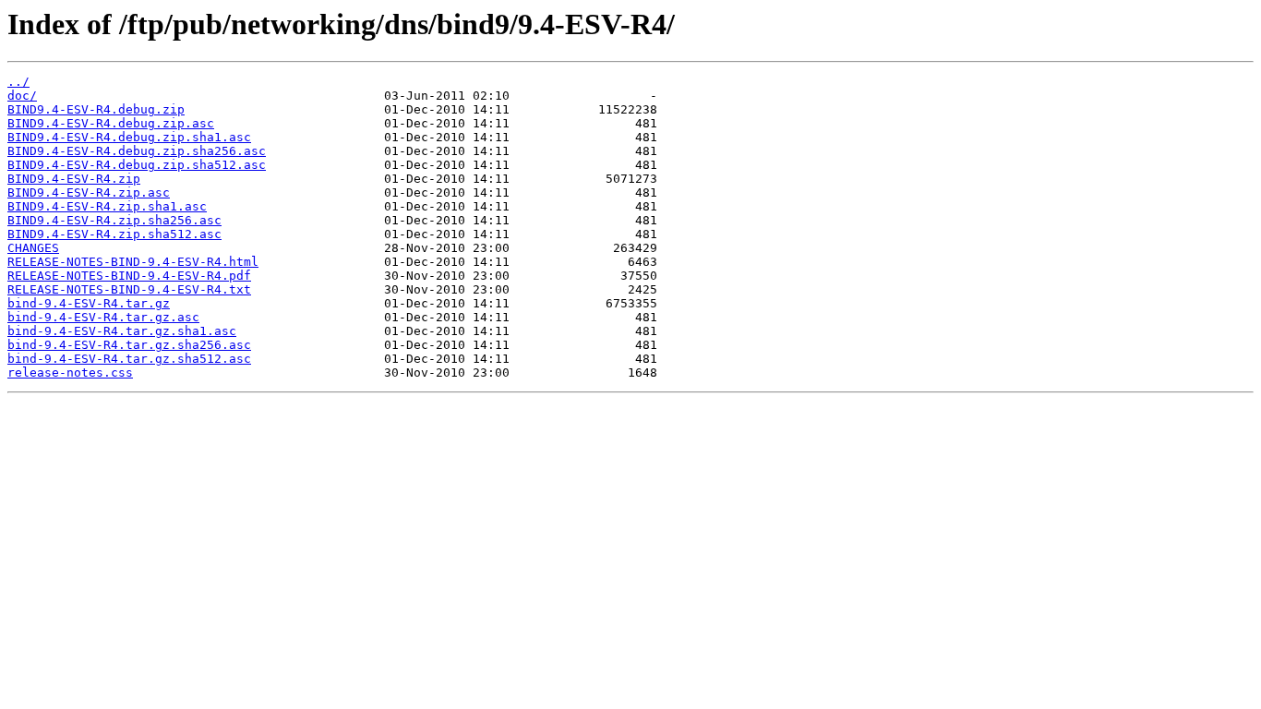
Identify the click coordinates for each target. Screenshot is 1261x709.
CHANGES (33, 248)
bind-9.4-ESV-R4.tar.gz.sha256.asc (129, 345)
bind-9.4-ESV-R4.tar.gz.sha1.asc (121, 331)
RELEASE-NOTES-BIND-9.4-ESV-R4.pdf (129, 275)
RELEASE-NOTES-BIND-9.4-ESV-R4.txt (129, 289)
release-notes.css (70, 372)
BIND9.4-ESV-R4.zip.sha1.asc (107, 206)
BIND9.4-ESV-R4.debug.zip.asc (110, 123)
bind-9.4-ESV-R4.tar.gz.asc (103, 317)
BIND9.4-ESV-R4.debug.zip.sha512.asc (136, 165)
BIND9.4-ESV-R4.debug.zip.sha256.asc (136, 151)
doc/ (22, 95)
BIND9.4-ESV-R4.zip (73, 179)
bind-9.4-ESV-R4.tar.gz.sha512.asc (129, 359)
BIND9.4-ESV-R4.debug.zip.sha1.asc (129, 137)
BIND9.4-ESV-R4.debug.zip (96, 109)
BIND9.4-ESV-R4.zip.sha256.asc (114, 220)
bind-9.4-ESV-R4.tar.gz (88, 303)
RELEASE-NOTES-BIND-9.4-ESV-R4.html (132, 262)
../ (18, 82)
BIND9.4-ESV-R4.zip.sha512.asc (114, 234)
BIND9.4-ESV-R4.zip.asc (88, 192)
